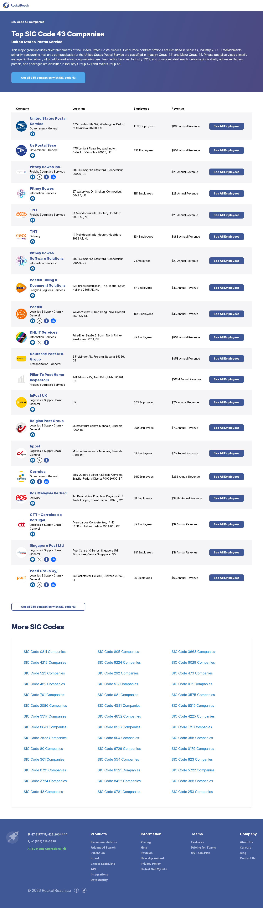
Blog (243, 853)
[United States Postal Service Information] (21, 126)
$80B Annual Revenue (186, 126)
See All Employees (227, 126)
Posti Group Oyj (43, 571)
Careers (245, 847)
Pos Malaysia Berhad (48, 493)
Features (197, 842)
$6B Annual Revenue (185, 577)
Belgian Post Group (47, 421)
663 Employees (144, 402)
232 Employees (143, 150)
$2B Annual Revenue (185, 172)
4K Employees (143, 337)
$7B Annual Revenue (185, 427)
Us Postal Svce (43, 145)
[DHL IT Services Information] (21, 337)
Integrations (99, 874)
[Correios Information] (21, 476)
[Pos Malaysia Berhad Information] (21, 498)
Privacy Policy (151, 863)
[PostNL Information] (21, 314)
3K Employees (143, 498)
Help (144, 847)
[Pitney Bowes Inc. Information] (21, 172)
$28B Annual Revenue (186, 476)
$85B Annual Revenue (186, 337)
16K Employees (143, 236)
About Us (246, 842)
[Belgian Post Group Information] (21, 427)
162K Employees (144, 126)
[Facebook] (46, 177)
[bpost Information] (21, 453)
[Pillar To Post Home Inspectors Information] (21, 379)
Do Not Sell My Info (154, 869)
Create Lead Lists (103, 863)
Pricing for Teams (203, 847)
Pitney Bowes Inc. (45, 167)
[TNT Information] (21, 215)
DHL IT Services (44, 332)
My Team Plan (200, 853)
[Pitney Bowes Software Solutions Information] (21, 260)
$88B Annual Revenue (186, 236)
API (93, 869)
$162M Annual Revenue (186, 379)
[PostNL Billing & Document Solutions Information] (21, 287)
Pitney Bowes (42, 188)
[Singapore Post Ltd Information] (21, 552)
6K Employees (143, 287)
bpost (35, 446)
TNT (34, 210)
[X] (39, 177)
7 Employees (142, 260)
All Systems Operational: (44, 848)
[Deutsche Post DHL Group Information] (21, 358)
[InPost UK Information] (21, 402)
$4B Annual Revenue (185, 287)
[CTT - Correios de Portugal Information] (21, 524)
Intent (95, 858)
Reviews (147, 853)
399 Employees (144, 427)
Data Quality (99, 879)
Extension (98, 853)
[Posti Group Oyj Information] (21, 578)
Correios (38, 472)
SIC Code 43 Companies (27, 21)
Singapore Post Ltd (47, 545)
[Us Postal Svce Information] (21, 150)
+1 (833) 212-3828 (43, 841)
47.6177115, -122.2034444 (49, 834)
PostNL (36, 307)
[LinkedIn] (32, 134)
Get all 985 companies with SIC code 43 (48, 77)
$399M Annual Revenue (187, 498)
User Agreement (152, 858)
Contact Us (248, 858)
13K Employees (143, 193)
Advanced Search (103, 847)
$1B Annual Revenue (185, 524)
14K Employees (143, 313)
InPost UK (38, 395)
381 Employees (143, 552)
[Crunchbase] (53, 177)
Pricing (146, 842)
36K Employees (144, 476)
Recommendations (104, 842)
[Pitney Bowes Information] (21, 193)
